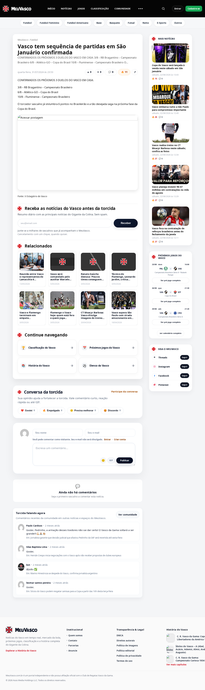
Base (99, 22)
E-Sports (161, 22)
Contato (72, 640)
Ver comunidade (127, 514)
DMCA (120, 635)
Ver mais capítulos (176, 664)
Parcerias (73, 645)
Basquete (115, 22)
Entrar (177, 8)
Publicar (124, 460)
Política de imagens (127, 645)
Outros (178, 22)
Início (51, 8)
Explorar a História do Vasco (21, 650)
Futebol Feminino (49, 22)
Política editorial (125, 650)
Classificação (100, 8)
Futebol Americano (77, 22)
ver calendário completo (170, 333)
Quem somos (75, 635)
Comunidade (123, 8)
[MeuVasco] (17, 9)
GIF (111, 460)
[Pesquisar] (163, 8)
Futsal (131, 22)
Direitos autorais (126, 640)
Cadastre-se (194, 8)
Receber (126, 223)
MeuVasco (23, 39)
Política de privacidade (129, 655)
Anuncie (72, 650)
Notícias (66, 8)
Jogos (81, 8)
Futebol (27, 22)
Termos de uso (124, 660)
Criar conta (120, 439)
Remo (146, 22)
